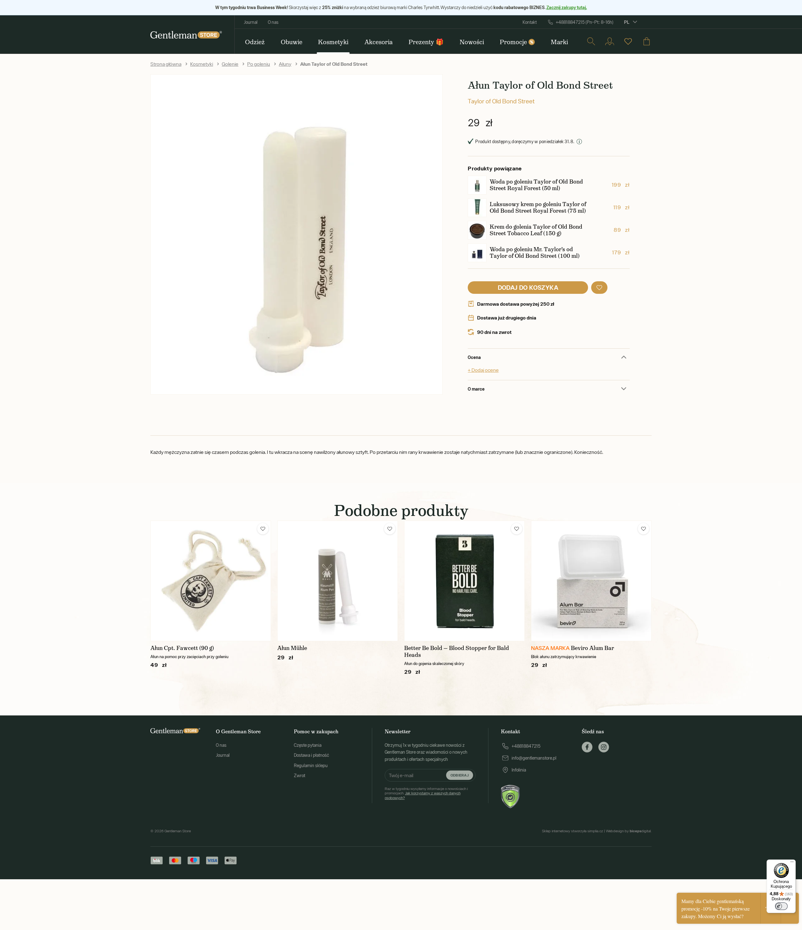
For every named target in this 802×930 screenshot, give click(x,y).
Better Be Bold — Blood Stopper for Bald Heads (456, 651)
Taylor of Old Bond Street (501, 101)
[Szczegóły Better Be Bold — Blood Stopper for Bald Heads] (464, 581)
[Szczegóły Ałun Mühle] (337, 581)
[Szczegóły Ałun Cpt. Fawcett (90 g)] (210, 581)
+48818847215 (526, 746)
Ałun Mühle (292, 648)
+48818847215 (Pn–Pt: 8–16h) (584, 22)
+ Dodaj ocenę (483, 370)
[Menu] (792, 863)
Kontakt (530, 22)
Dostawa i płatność (311, 755)
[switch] (781, 906)
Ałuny (285, 64)
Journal (251, 22)
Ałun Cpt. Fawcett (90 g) (182, 648)
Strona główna (165, 64)
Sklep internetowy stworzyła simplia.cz (572, 831)
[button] (599, 287)
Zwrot (299, 775)
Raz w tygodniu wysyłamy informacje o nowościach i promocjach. (426, 793)
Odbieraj (459, 775)
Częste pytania (307, 745)
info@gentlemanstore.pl (534, 758)
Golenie (230, 64)
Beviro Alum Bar (592, 648)
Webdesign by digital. (629, 831)
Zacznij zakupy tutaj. (566, 7)
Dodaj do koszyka (528, 287)
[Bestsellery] (628, 41)
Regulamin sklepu (311, 765)
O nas (273, 22)
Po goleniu (258, 64)
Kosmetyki (201, 64)
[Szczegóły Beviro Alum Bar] (591, 581)
